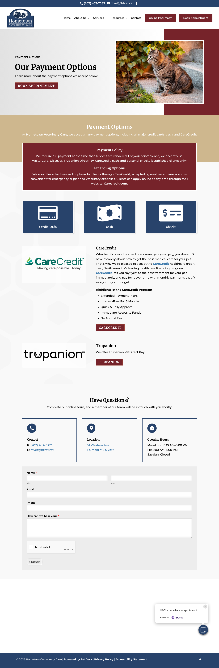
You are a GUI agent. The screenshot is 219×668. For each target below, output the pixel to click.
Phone (31, 502)
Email (31, 489)
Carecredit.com (115, 183)
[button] (203, 630)
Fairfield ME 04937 (100, 450)
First (29, 483)
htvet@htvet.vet (42, 450)
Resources (117, 17)
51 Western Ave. (98, 445)
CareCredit (161, 264)
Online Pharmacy (160, 17)
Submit (34, 562)
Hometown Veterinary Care (46, 134)
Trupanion (109, 362)
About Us (80, 17)
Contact (136, 17)
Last (113, 483)
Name (32, 472)
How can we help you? (43, 516)
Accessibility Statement (131, 659)
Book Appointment (195, 17)
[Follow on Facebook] (200, 659)
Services (98, 17)
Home (67, 17)
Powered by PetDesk (78, 659)
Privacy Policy (103, 659)
